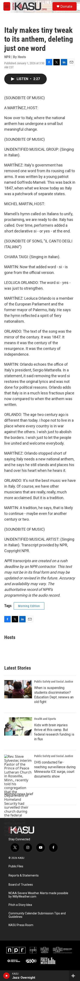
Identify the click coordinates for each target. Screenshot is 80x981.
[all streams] (74, 975)
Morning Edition (29, 606)
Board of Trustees (21, 884)
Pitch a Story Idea (20, 905)
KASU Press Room (21, 925)
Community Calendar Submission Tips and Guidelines (37, 915)
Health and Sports (45, 718)
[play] (6, 976)
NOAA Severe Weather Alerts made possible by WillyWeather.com (38, 895)
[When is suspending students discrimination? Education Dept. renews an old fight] (18, 689)
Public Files (16, 866)
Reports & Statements (24, 875)
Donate (66, 6)
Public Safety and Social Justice (53, 681)
